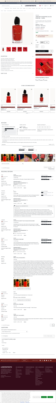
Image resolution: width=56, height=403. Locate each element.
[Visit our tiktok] (49, 360)
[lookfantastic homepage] (30, 5)
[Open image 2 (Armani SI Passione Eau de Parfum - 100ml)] (8, 49)
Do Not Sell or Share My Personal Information (6, 377)
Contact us (17, 375)
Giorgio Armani (9, 10)
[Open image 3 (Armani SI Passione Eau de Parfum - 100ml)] (14, 49)
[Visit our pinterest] (51, 360)
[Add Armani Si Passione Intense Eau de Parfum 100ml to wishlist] (31, 89)
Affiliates (36, 377)
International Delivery (19, 374)
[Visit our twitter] (42, 360)
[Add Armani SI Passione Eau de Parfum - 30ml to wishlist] (48, 89)
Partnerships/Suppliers (38, 378)
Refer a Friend (37, 380)
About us (36, 368)
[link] (46, 6)
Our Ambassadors (38, 376)
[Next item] (54, 101)
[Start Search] (21, 6)
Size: (36, 40)
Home (2, 10)
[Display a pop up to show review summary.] (24, 108)
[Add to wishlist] (51, 51)
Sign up (24, 360)
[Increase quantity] (42, 47)
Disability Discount (38, 375)
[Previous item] (1, 101)
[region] (28, 397)
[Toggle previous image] (1, 29)
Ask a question (43, 25)
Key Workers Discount (38, 381)
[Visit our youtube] (47, 360)
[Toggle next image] (32, 29)
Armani (37, 15)
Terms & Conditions (28, 368)
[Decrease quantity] (37, 47)
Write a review (38, 25)
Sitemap (36, 379)
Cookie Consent (3, 375)
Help (16, 368)
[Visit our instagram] (44, 360)
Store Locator (47, 368)
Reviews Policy (28, 374)
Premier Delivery (18, 376)
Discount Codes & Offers (39, 374)
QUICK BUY (8, 111)
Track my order (18, 377)
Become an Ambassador (39, 382)
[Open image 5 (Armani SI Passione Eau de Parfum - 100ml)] (25, 49)
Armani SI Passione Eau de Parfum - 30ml (41, 104)
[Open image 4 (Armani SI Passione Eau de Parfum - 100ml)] (19, 49)
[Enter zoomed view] (32, 43)
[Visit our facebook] (40, 360)
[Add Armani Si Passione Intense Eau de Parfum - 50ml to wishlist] (15, 89)
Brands (5, 10)
